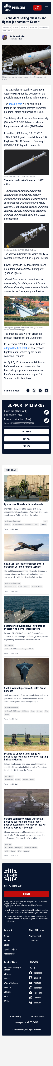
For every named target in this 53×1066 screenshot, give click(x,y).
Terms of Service (37, 1016)
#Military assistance (31, 847)
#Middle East (33, 27)
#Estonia (17, 779)
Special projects (10, 949)
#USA (4, 31)
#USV (36, 524)
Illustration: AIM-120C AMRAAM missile (19, 177)
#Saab (33, 711)
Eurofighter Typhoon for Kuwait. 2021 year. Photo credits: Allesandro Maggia (23, 329)
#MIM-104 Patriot (10, 851)
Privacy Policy (15, 1016)
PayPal (26, 438)
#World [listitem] (7, 978)
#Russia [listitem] (7, 992)
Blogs (6, 945)
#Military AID (18, 847)
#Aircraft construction (11, 707)
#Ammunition (7, 27)
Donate (26, 894)
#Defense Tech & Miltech (12, 521)
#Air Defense (9, 645)
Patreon (26, 431)
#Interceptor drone (10, 587)
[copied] (46, 412)
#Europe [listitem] (7, 987)
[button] (46, 7)
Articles (7, 940)
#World (10, 31)
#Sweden (39, 711)
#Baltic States (9, 779)
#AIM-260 (8, 844)
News (6, 936)
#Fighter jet (24, 27)
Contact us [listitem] (33, 940)
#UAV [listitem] (6, 996)
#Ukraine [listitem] (7, 974)
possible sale (15, 103)
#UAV (45, 521)
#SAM (19, 851)
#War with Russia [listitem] (11, 983)
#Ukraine (7, 524)
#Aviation (15, 27)
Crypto (26, 446)
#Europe (24, 649)
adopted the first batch (16, 348)
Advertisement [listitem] (35, 936)
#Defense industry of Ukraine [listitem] (12, 968)
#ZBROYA (43, 524)
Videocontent (9, 954)
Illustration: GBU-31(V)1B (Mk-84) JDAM (20, 250)
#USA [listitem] (6, 1001)
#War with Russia (37, 587)
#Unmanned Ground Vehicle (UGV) (23, 524)
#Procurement (43, 27)
